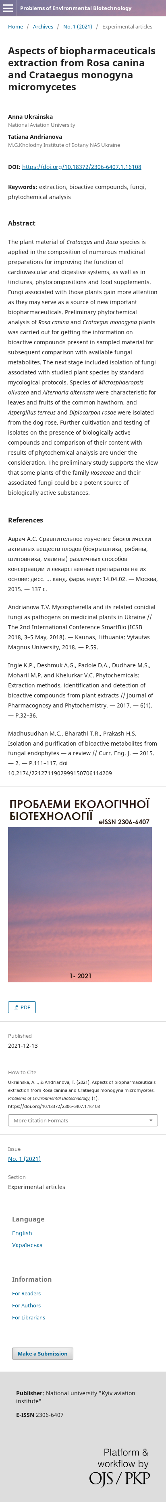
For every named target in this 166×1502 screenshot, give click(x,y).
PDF (24, 1007)
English (22, 1233)
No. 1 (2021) (77, 26)
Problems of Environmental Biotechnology (75, 8)
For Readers (26, 1293)
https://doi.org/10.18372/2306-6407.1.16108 (81, 167)
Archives (43, 26)
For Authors (26, 1305)
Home (15, 26)
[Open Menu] (8, 8)
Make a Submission (43, 1353)
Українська (27, 1245)
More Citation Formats (41, 1120)
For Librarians (28, 1317)
